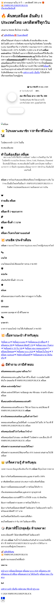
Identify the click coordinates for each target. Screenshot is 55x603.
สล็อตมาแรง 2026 (30, 571)
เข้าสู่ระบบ (34, 589)
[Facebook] (1, 598)
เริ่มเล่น (4, 8)
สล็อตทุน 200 (44, 571)
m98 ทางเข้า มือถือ (31, 72)
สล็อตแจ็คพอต (15, 571)
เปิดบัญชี (11, 8)
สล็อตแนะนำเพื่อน (9, 574)
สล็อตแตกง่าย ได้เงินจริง (28, 574)
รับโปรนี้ (17, 111)
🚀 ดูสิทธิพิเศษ (7, 35)
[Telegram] (4, 598)
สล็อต (46, 66)
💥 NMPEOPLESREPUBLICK (14, 5)
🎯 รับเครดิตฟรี (21, 35)
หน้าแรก (5, 571)
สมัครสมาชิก (24, 589)
